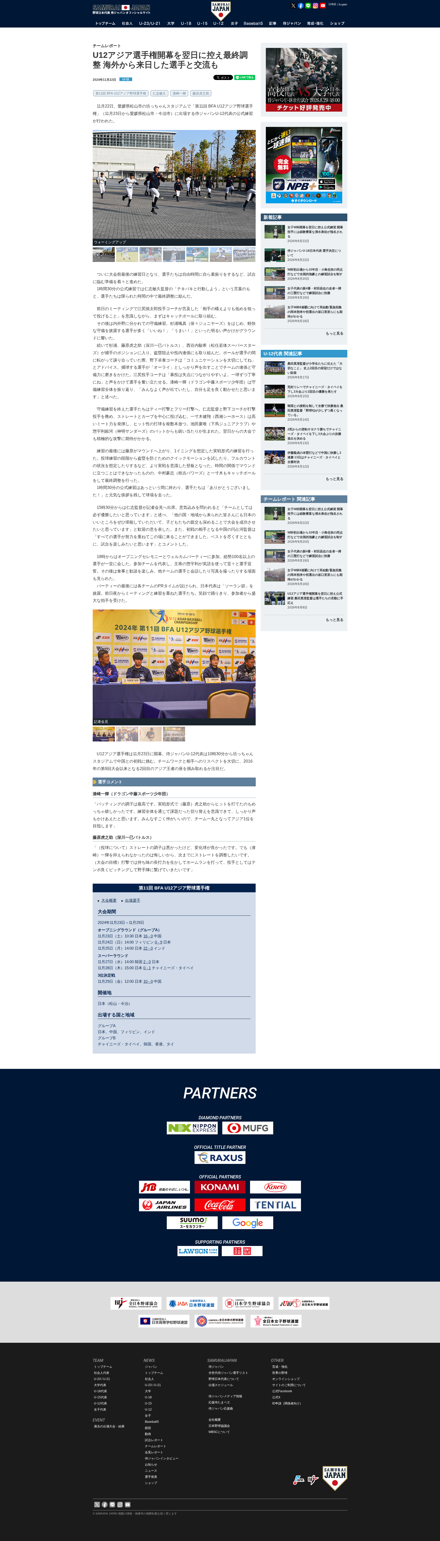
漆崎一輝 (179, 93)
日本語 (332, 4)
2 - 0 (147, 962)
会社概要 (215, 1420)
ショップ (151, 1483)
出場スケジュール (221, 1385)
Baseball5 (152, 1422)
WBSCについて (219, 1432)
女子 (148, 1415)
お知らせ (151, 1464)
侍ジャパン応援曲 (221, 1408)
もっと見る (334, 333)
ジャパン (151, 1367)
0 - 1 (147, 968)
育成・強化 (279, 1367)
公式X (276, 1397)
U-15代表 (100, 1397)
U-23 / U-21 (102, 1379)
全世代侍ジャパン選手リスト (228, 1373)
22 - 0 (148, 948)
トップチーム (103, 1367)
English (343, 4)
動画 (148, 1434)
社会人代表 (101, 1373)
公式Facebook (282, 1391)
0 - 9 (158, 942)
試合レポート (154, 1440)
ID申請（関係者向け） (287, 1403)
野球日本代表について (224, 1379)
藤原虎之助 (201, 93)
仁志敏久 (159, 93)
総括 (148, 1428)
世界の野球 (279, 1373)
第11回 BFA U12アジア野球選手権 (120, 93)
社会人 (149, 1379)
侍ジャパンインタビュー (161, 1458)
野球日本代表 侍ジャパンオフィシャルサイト (123, 9)
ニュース (151, 1470)
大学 (148, 1391)
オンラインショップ (286, 1379)
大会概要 (109, 900)
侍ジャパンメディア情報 (225, 1396)
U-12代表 (100, 1403)
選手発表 (151, 1477)
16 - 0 (148, 936)
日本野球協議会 (219, 1426)
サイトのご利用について (289, 1385)
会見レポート (154, 1452)
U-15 (148, 1403)
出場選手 (132, 900)
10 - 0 (148, 981)
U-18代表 (100, 1391)
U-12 (148, 1409)
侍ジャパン (216, 1367)
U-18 (148, 1397)
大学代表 (100, 1385)
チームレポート (155, 1446)
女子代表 (100, 1409)
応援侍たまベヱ (219, 1402)
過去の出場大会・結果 (109, 1426)
